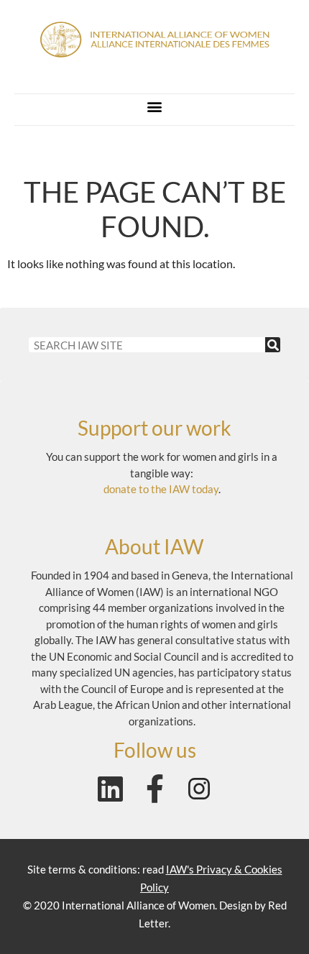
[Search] (272, 344)
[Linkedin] (110, 788)
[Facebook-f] (154, 788)
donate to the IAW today (160, 488)
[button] (155, 106)
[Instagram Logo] (199, 788)
